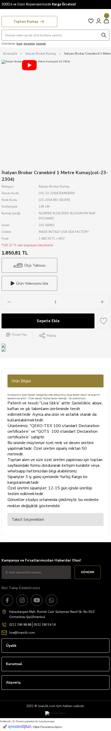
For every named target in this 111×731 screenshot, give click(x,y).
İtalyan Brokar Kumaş (54, 186)
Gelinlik (41, 44)
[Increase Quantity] (102, 302)
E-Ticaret (18, 721)
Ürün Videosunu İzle (32, 283)
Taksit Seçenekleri (28, 519)
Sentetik (29, 44)
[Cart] (106, 21)
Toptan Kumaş (25, 21)
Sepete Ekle (48, 321)
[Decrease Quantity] (9, 302)
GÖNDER (87, 572)
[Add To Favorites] (103, 320)
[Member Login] (99, 21)
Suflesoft (5, 721)
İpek (19, 44)
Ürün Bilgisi (21, 381)
